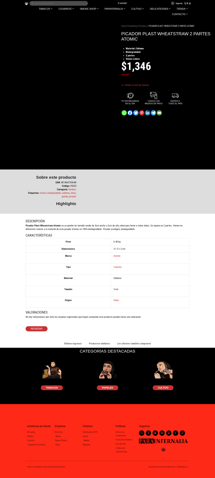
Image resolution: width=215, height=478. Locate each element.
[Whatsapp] (124, 112)
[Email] (159, 112)
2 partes (117, 266)
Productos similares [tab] (99, 343)
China (116, 300)
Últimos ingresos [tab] (73, 343)
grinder (65, 196)
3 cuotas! (119, 3)
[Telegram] (153, 112)
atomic (43, 192)
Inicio (123, 26)
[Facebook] (130, 112)
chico (73, 192)
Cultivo (163, 387)
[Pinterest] (141, 112)
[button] (46, 9)
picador (72, 196)
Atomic (117, 255)
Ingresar (179, 3)
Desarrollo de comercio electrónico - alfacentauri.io (168, 467)
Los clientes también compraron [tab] (134, 343)
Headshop (132, 26)
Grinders (143, 26)
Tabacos (52, 387)
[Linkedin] (147, 112)
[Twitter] (136, 112)
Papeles (107, 387)
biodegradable (54, 192)
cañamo (66, 192)
